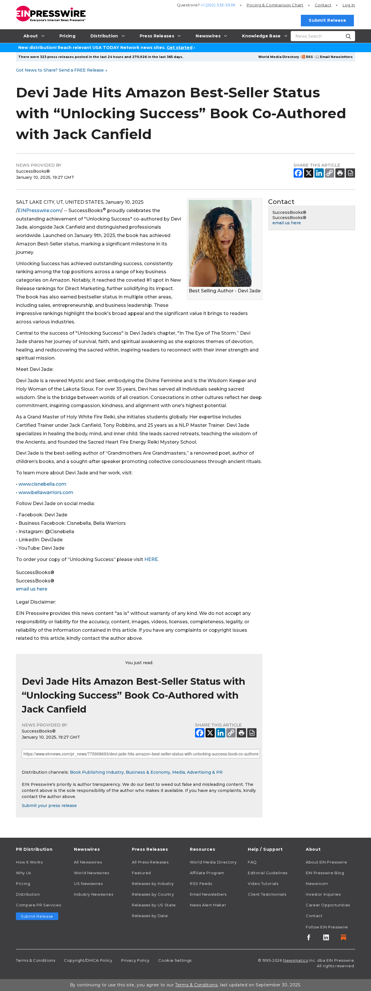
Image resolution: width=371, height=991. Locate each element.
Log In (349, 5)
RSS (309, 57)
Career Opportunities (328, 905)
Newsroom (317, 883)
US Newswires (88, 883)
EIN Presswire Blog (325, 872)
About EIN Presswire (326, 862)
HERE (151, 559)
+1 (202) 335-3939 (218, 5)
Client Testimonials (267, 894)
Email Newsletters (336, 57)
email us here (31, 589)
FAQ (252, 862)
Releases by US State (154, 905)
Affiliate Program (207, 872)
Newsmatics (295, 960)
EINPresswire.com (39, 210)
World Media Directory (278, 57)
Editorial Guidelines (268, 872)
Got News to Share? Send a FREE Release (61, 70)
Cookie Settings (175, 960)
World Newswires (91, 872)
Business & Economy (148, 772)
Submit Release (327, 20)
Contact (323, 5)
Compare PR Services (38, 905)
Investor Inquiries (323, 894)
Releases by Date (150, 915)
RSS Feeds (201, 883)
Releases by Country (153, 894)
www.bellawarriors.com (46, 492)
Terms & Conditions (35, 960)
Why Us (23, 872)
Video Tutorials (263, 883)
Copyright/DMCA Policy (88, 960)
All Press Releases (150, 862)
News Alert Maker (208, 905)
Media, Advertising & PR (197, 772)
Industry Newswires (93, 894)
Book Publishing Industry (97, 772)
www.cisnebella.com (42, 484)
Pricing (275, 5)
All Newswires (88, 862)
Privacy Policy (135, 960)
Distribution (28, 894)
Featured (141, 872)
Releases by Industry (153, 883)
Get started (179, 47)
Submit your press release (49, 805)
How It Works (29, 862)
